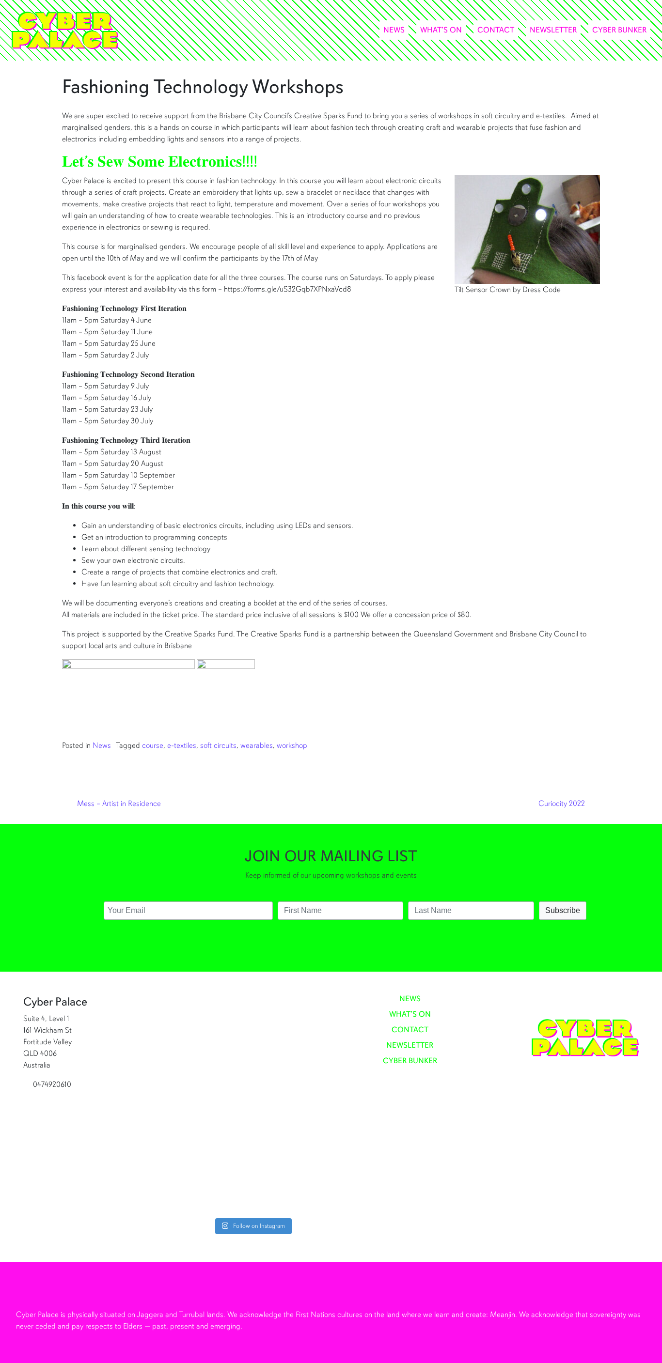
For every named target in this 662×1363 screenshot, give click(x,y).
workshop (292, 745)
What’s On (441, 30)
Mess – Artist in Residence (118, 803)
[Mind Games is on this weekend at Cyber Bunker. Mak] (215, 1105)
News (394, 30)
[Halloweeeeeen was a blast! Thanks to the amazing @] (289, 1053)
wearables (256, 745)
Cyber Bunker (619, 30)
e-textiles (181, 745)
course (152, 745)
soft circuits (218, 745)
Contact (495, 30)
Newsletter (553, 30)
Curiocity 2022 (562, 803)
